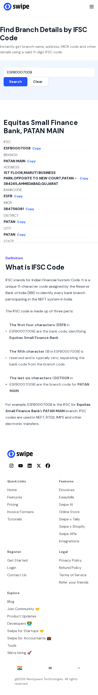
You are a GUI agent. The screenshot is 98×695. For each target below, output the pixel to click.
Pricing (12, 504)
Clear (38, 81)
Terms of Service (73, 575)
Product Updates (21, 616)
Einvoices (67, 489)
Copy (36, 148)
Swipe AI (66, 504)
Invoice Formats (20, 511)
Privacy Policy (70, 560)
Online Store (69, 511)
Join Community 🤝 (23, 608)
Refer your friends (73, 582)
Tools (11, 645)
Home (12, 489)
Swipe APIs (68, 533)
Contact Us (16, 575)
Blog (10, 601)
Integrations (69, 541)
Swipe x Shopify (72, 526)
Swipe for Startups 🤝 (25, 630)
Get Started (17, 560)
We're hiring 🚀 (19, 652)
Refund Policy (70, 567)
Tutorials (14, 519)
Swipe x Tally (69, 519)
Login (11, 567)
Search (15, 81)
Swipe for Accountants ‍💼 (29, 638)
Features (14, 497)
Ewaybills (66, 497)
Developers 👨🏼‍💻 (19, 623)
